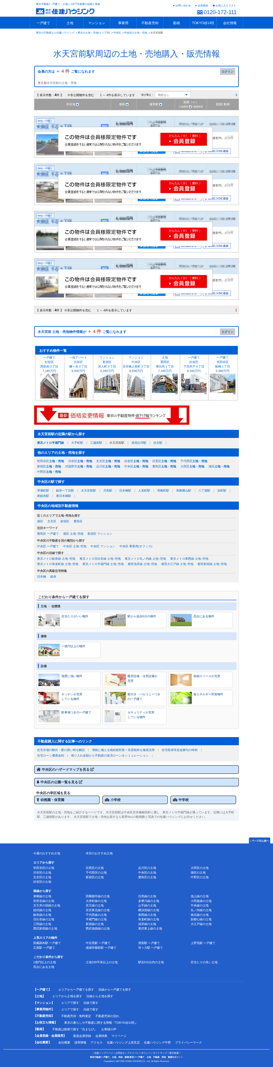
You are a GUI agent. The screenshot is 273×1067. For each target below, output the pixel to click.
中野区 (49, 471)
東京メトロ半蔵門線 (50, 442)
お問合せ (120, 1053)
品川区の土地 (147, 867)
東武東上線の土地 (150, 928)
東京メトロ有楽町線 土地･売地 (57, 564)
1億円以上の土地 (44, 962)
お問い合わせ (183, 5)
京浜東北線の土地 (98, 910)
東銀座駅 (43, 496)
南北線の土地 (200, 914)
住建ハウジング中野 (157, 1042)
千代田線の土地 (96, 914)
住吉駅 (157, 442)
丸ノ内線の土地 (201, 910)
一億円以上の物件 (73, 646)
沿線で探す (90, 1002)
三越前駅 (96, 442)
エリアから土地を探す (67, 996)
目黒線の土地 (147, 896)
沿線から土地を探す (99, 996)
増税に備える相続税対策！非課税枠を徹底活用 (123, 750)
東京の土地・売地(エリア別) (94, 32)
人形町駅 (144, 490)
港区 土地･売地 (73, 533)
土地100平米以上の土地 (102, 962)
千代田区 (193, 461)
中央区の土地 (147, 872)
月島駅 (107, 490)
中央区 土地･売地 (74, 546)
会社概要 (64, 1042)
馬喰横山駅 (183, 490)
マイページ (119, 1036)
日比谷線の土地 (43, 919)
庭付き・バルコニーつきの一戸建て (144, 696)
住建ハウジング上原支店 (123, 1042)
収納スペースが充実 (206, 676)
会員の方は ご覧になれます (66, 71)
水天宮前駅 (88, 490)
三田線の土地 (42, 924)
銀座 (53, 576)
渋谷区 (80, 461)
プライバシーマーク (188, 1042)
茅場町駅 (43, 490)
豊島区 (164, 466)
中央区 (117, 32)
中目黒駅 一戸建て (98, 943)
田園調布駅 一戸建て (47, 943)
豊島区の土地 (147, 877)
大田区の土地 (200, 867)
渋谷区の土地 (42, 872)
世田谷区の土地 (43, 867)
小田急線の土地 (201, 901)
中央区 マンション (102, 546)
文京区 (108, 461)
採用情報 (80, 1042)
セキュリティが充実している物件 (141, 715)
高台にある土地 (43, 967)
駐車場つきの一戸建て (76, 712)
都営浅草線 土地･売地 (142, 564)
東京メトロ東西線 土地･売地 (189, 558)
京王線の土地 (95, 905)
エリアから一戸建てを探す (76, 989)
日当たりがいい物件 (74, 616)
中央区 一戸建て (48, 546)
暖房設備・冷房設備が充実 (142, 678)
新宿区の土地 (95, 877)
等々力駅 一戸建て (150, 947)
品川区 (108, 466)
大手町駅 (77, 442)
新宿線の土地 (95, 924)
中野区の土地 (200, 877)
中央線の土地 (200, 905)
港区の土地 (198, 872)
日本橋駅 (125, 490)
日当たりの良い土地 (204, 962)
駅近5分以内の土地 (151, 962)
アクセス (97, 1042)
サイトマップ (160, 1053)
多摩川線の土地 (148, 901)
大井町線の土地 (96, 901)
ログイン (228, 71)
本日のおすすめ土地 (99, 853)
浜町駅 (221, 490)
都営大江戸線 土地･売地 (177, 564)
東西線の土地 (147, 914)
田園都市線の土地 (98, 896)
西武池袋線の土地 (98, 928)
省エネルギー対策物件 (208, 694)
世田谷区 (50, 461)
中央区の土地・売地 (135, 32)
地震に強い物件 (71, 676)
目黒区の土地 (95, 867)
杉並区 (136, 461)
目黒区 (164, 461)
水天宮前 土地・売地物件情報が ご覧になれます (82, 332)
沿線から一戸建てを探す (114, 989)
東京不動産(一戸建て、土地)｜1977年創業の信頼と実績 (68, 4)
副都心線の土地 (201, 919)
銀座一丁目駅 (65, 490)
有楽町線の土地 (148, 919)
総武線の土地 (42, 910)
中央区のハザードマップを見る (66, 769)
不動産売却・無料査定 (76, 1016)
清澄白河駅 (138, 442)
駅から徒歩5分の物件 (142, 616)
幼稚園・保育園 (52, 800)
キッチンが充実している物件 (71, 696)
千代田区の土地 (96, 872)
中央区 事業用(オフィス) (135, 546)
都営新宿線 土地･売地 (212, 564)
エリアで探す (70, 1002)
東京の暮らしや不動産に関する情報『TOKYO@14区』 (101, 1022)
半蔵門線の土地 (96, 919)
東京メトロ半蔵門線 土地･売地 (103, 564)
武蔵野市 (78, 466)
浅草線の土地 (147, 924)
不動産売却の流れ (107, 1016)
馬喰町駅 (163, 490)
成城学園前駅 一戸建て (101, 947)
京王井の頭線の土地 (46, 905)
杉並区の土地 (42, 881)
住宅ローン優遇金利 (50, 755)
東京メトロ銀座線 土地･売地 (56, 558)
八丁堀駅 (204, 490)
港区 (219, 466)
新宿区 (49, 466)
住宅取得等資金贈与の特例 (179, 750)
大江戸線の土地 (201, 924)
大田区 (192, 466)
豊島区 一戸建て (48, 533)
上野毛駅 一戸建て (203, 943)
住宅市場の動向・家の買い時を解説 (61, 750)
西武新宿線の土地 (45, 928)
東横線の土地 (42, 896)
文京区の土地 (42, 877)
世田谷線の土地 (43, 901)
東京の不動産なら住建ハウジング (55, 32)
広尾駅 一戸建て (44, 947)
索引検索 (174, 1053)
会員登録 (203, 5)
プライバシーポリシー (139, 1053)
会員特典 (101, 1036)
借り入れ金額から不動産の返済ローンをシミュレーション (110, 755)
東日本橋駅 (63, 496)
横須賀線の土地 (148, 910)
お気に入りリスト (226, 5)
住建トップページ (103, 1053)
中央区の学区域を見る (53, 793)
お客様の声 (108, 1029)
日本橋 (41, 576)
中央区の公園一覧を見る (60, 782)
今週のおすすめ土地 (46, 853)
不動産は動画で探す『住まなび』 (74, 1029)
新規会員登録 (82, 1036)
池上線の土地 (200, 896)
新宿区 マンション (99, 533)
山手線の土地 (147, 905)
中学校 (184, 800)
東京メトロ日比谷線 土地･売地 (100, 558)
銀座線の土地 (42, 914)
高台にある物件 (203, 616)
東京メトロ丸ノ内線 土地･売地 (145, 558)
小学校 (115, 800)
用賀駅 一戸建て (149, 943)
